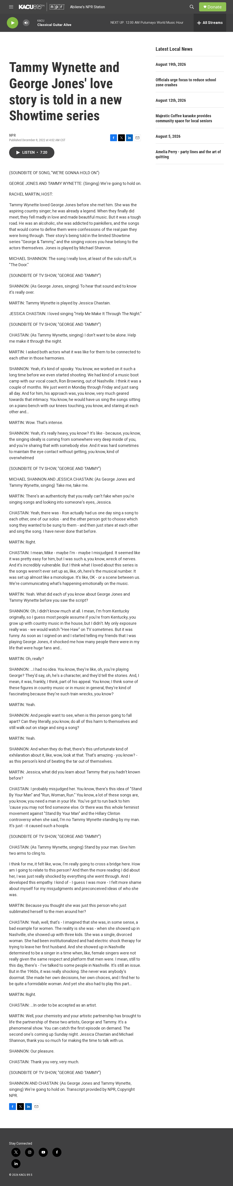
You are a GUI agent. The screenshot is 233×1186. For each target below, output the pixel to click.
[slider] (33, 22)
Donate (215, 7)
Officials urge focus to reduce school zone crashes (186, 82)
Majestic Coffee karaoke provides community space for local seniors (184, 118)
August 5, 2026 (168, 136)
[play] (12, 23)
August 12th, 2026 (171, 100)
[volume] (26, 23)
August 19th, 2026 (171, 64)
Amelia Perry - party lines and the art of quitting (188, 154)
